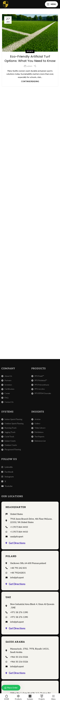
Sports (30, 51)
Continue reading (30, 81)
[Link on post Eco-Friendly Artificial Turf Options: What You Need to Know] (30, 33)
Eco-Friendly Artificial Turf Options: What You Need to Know (30, 58)
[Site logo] (5, 4)
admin (29, 66)
